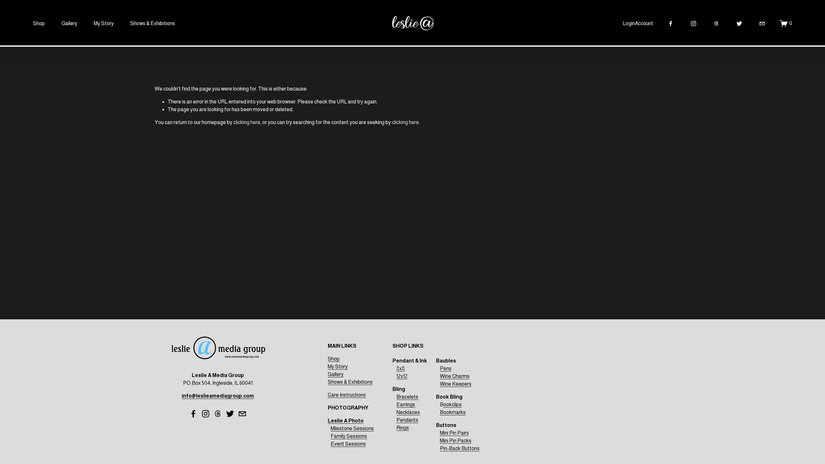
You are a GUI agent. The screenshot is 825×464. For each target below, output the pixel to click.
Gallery (69, 23)
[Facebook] (670, 23)
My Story (104, 23)
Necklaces (408, 412)
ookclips (452, 404)
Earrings (405, 404)
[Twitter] (739, 23)
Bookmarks (453, 412)
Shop (39, 23)
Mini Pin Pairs (454, 433)
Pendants (407, 420)
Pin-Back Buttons (460, 448)
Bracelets (407, 397)
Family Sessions (349, 436)
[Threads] (716, 23)
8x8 (400, 368)
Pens (445, 368)
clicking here (246, 122)
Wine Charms (455, 376)
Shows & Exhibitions (152, 23)
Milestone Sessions (352, 428)
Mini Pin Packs (455, 440)
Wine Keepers (455, 384)
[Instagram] (693, 23)
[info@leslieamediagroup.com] (762, 23)
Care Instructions (347, 395)
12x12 (401, 376)
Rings (402, 427)
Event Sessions (348, 444)
